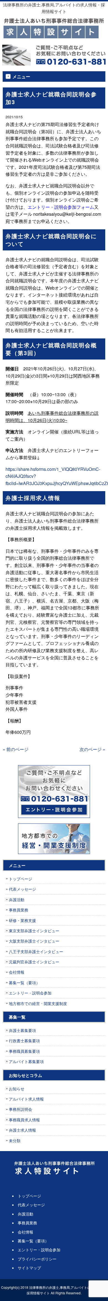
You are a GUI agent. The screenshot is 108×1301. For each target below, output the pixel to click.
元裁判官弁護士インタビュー (34, 962)
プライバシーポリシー (37, 1259)
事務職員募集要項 (24, 1051)
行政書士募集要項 (24, 1040)
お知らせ (16, 1088)
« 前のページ (16, 749)
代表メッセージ (22, 889)
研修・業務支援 (22, 920)
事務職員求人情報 (24, 1119)
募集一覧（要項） (24, 982)
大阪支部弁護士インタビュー (34, 941)
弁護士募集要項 (22, 1030)
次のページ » (92, 749)
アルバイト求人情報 (26, 1099)
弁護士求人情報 (22, 1130)
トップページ (20, 878)
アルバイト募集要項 (26, 1061)
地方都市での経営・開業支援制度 (38, 1003)
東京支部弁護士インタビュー (34, 930)
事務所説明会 (20, 1109)
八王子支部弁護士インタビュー (36, 951)
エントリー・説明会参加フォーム (61, 207)
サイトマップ (29, 1267)
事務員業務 (18, 910)
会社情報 (16, 972)
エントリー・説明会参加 (30, 993)
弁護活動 (16, 899)
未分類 (14, 1140)
